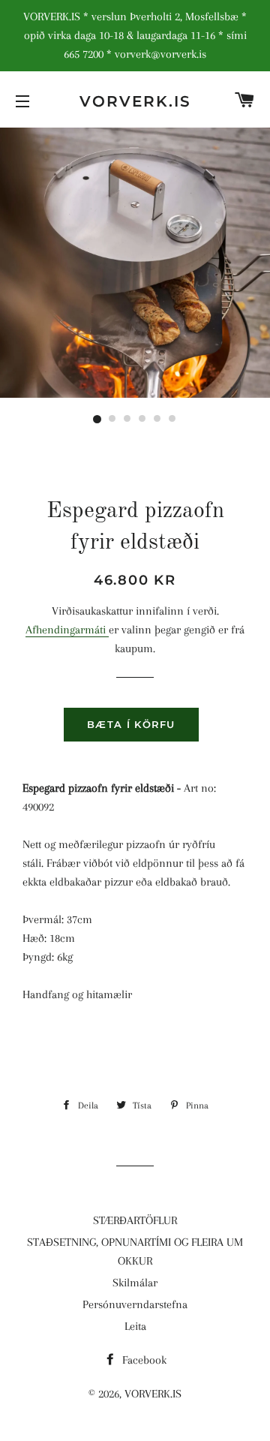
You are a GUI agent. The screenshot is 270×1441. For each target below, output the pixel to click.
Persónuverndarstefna (135, 1304)
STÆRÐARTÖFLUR (135, 1220)
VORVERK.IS (135, 101)
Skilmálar (135, 1282)
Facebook (142, 1360)
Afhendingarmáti (67, 629)
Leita (135, 1326)
